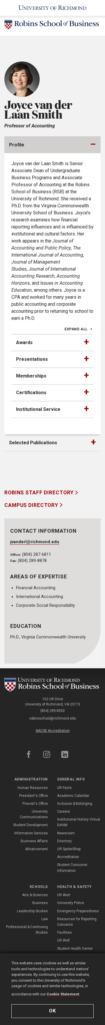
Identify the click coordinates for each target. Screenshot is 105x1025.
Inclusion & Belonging (74, 804)
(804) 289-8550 (52, 711)
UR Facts (64, 788)
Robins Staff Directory (39, 493)
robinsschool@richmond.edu (52, 718)
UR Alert (63, 895)
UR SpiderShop (68, 849)
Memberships (31, 376)
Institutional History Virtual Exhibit (78, 822)
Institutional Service (38, 409)
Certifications (31, 392)
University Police (70, 903)
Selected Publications (33, 442)
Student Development (30, 825)
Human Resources (33, 788)
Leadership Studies (32, 911)
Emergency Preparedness (78, 911)
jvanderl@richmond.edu (34, 541)
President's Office (33, 796)
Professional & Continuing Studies (27, 930)
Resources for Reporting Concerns (77, 922)
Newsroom (66, 833)
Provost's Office (35, 804)
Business (40, 903)
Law (44, 919)
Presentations (32, 359)
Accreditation (68, 857)
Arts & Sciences (35, 895)
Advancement (36, 849)
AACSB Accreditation (53, 731)
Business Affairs (34, 841)
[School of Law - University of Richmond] (52, 685)
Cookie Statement (63, 994)
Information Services (31, 833)
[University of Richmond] (52, 8)
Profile (16, 145)
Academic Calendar (73, 796)
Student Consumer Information (72, 867)
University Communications (34, 814)
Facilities (64, 932)
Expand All (76, 329)
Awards (24, 342)
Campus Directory (32, 505)
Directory (64, 841)
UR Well (63, 940)
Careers (63, 811)
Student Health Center (75, 949)
